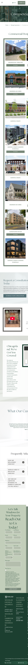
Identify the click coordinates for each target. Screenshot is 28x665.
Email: (6, 535)
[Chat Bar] (14, 663)
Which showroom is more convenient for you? (8, 553)
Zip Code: (16, 545)
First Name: (8, 530)
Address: (7, 540)
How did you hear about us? (17, 551)
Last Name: (16, 530)
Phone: (15, 535)
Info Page (7, 660)
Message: (7, 560)
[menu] (2, 2)
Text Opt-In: (8, 568)
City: (6, 545)
